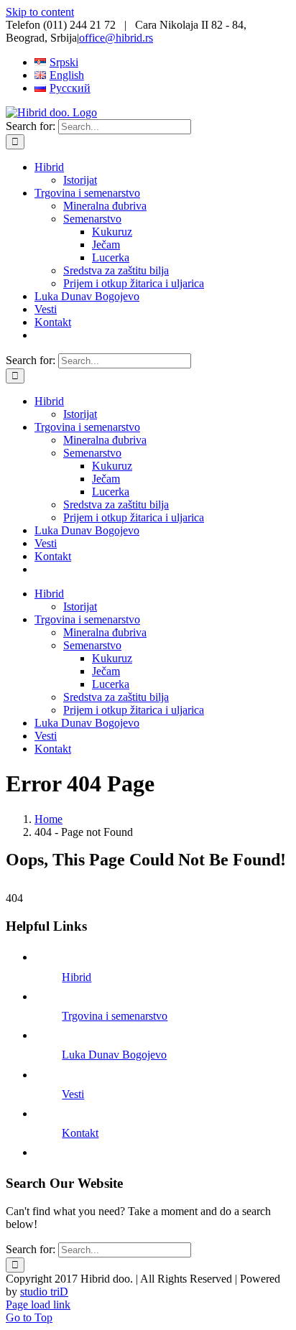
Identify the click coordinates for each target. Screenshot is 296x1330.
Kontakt (80, 1133)
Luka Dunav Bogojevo (114, 1054)
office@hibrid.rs (116, 38)
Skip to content (40, 12)
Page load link (38, 1304)
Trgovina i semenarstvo (114, 1016)
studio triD (44, 1291)
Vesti (73, 1094)
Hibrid (76, 977)
